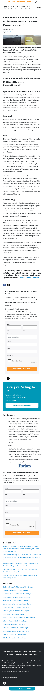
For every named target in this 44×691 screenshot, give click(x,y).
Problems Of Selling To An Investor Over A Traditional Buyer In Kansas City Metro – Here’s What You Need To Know (22, 557)
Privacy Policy (28, 654)
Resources (18, 654)
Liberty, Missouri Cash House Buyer (15, 621)
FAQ (40, 651)
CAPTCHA (10, 356)
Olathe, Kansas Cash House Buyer (14, 638)
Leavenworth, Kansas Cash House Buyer (17, 604)
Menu (39, 7)
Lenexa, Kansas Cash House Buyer (14, 634)
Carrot (27, 671)
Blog (35, 654)
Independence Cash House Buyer (14, 624)
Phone (9, 341)
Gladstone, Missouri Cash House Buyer (16, 607)
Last (24, 330)
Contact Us (23, 651)
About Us (29, 2)
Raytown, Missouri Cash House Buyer (16, 611)
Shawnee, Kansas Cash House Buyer (15, 600)
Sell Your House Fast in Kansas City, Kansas (18, 587)
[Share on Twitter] (8, 285)
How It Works (32, 651)
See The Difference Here (22, 405)
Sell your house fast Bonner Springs (15, 590)
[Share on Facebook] (4, 285)
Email (9, 348)
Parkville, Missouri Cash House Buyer (15, 628)
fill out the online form (29, 277)
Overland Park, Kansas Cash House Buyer (17, 594)
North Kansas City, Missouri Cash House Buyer (19, 617)
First (8, 330)
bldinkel (8, 32)
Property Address (12, 334)
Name (8, 324)
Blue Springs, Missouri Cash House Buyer (17, 597)
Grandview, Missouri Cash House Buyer (16, 631)
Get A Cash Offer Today (16, 2)
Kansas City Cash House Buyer (13, 614)
